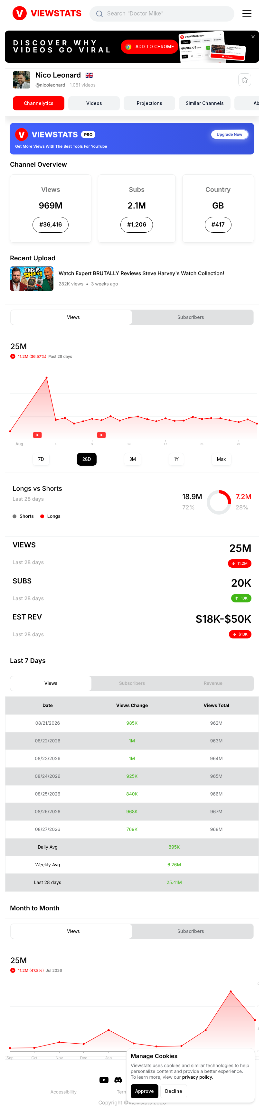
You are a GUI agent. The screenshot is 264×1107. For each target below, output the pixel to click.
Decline (173, 1091)
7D (41, 459)
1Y (176, 459)
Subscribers (190, 317)
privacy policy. (197, 1077)
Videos (94, 103)
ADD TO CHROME (155, 46)
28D (86, 459)
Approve (144, 1091)
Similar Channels (205, 103)
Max (221, 459)
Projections (149, 103)
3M (132, 459)
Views (73, 317)
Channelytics (38, 103)
